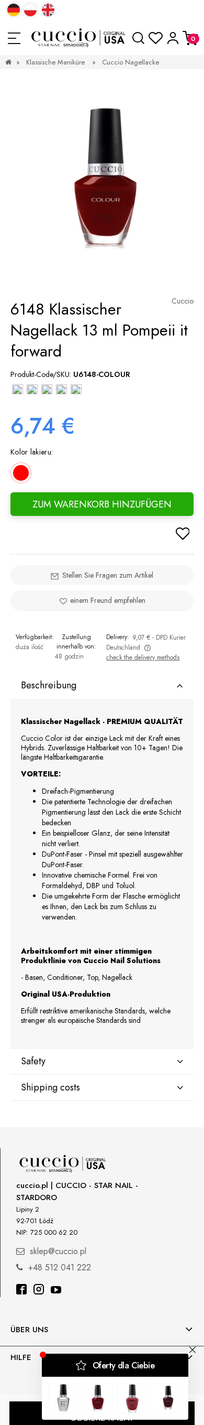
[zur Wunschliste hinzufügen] (183, 535)
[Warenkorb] (190, 38)
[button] (14, 38)
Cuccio (183, 301)
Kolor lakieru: (31, 452)
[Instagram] (38, 1290)
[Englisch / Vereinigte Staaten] (48, 10)
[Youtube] (56, 1290)
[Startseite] (79, 38)
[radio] (21, 473)
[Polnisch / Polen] (30, 10)
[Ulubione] (156, 38)
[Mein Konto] (172, 38)
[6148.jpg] (103, 182)
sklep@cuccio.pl (58, 1251)
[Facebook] (21, 1290)
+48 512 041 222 (59, 1267)
